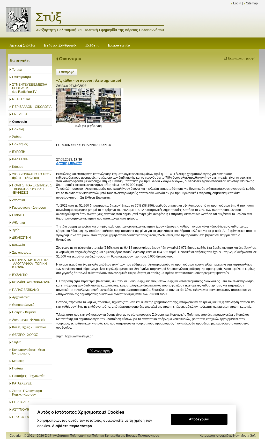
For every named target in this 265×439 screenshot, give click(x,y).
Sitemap (252, 3)
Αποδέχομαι (199, 419)
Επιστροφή (67, 72)
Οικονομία (70, 58)
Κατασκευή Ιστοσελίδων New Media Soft (227, 435)
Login (237, 3)
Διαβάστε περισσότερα (72, 426)
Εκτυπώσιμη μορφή (241, 58)
